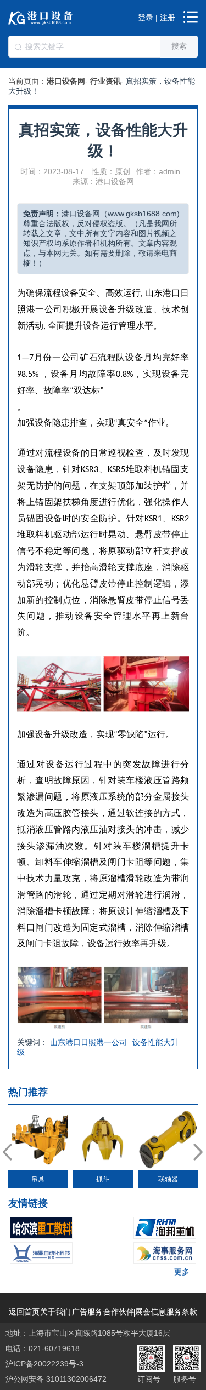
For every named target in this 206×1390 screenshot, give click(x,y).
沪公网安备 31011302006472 (56, 1379)
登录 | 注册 (156, 17)
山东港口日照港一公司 (88, 1042)
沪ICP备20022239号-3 (44, 1363)
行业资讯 (105, 81)
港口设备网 (66, 81)
